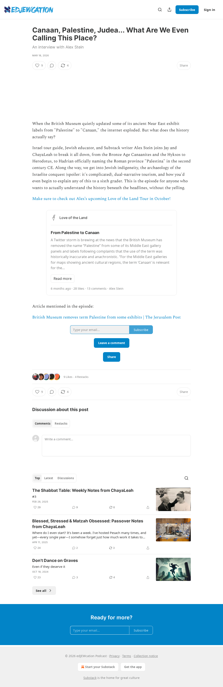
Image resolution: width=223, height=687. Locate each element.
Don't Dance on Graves (55, 560)
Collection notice (146, 656)
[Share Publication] (169, 9)
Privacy (114, 656)
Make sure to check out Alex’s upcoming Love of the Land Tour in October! (101, 199)
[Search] (159, 9)
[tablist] (51, 423)
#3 (34, 496)
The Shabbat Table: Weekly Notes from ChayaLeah (82, 490)
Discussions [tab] (65, 478)
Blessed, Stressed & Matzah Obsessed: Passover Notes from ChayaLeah (87, 523)
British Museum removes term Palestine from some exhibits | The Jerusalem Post (106, 317)
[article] (111, 499)
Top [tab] (37, 478)
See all (41, 590)
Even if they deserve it (48, 566)
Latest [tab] (48, 478)
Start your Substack (100, 667)
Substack (89, 678)
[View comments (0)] (51, 65)
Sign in (209, 9)
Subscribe (187, 9)
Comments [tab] (42, 423)
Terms (126, 656)
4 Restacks (81, 377)
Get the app (133, 667)
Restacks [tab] (61, 423)
